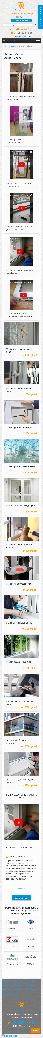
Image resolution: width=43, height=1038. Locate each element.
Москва (6, 981)
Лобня (24, 990)
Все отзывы (21, 889)
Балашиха (32, 990)
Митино (18, 990)
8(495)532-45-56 (22, 1023)
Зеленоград (7, 994)
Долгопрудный (28, 985)
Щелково (6, 985)
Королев (30, 981)
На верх (35, 1030)
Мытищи (14, 981)
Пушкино (22, 981)
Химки (16, 994)
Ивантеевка (16, 985)
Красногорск (8, 990)
